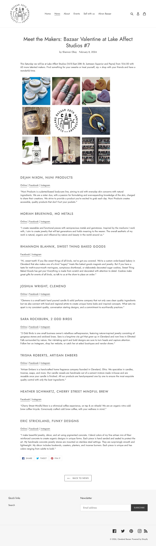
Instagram (45, 185)
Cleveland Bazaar (124, 539)
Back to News (80, 478)
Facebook (34, 185)
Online (23, 185)
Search (11, 505)
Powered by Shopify (140, 539)
